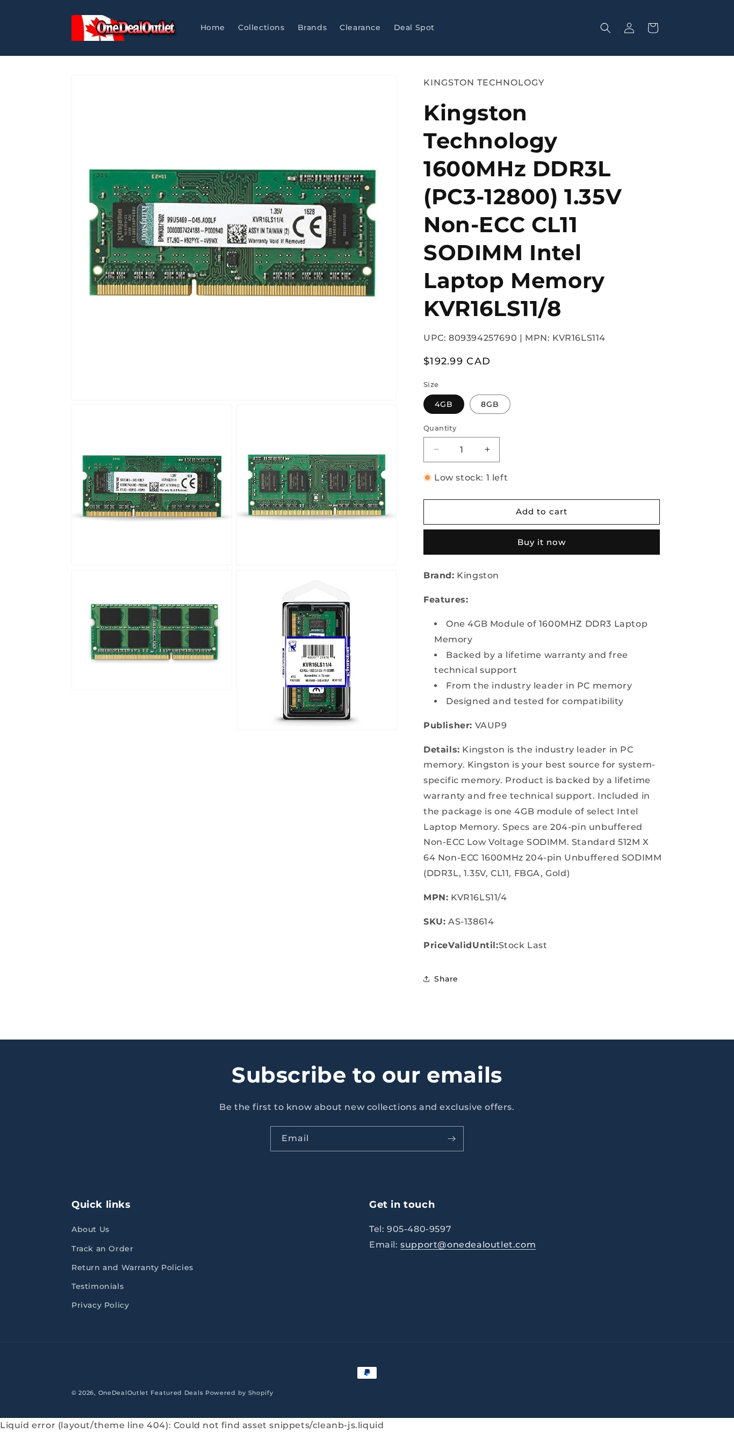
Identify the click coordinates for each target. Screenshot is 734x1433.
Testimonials (97, 1286)
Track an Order (102, 1248)
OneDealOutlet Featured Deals (151, 1392)
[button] (605, 28)
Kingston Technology (483, 82)
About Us (90, 1229)
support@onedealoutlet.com (468, 1244)
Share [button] (446, 979)
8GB (490, 404)
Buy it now (541, 542)
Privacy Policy (100, 1305)
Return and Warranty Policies (132, 1267)
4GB (444, 404)
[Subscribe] (451, 1138)
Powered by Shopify (239, 1392)
